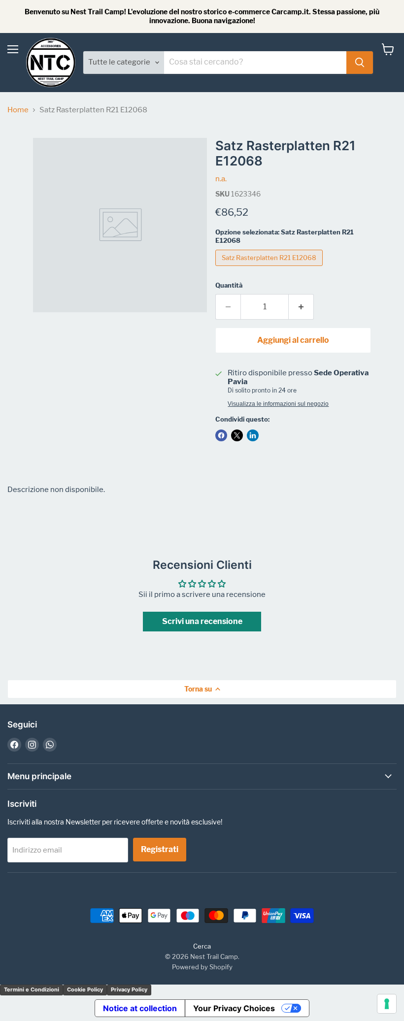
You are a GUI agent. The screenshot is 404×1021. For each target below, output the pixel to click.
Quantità (228, 285)
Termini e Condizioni (31, 989)
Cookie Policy (85, 989)
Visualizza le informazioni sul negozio (278, 403)
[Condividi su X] (237, 435)
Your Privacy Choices (234, 1008)
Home (18, 110)
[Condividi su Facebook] (221, 435)
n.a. (221, 178)
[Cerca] (359, 62)
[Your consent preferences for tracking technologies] (386, 1003)
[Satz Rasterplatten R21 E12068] (270, 268)
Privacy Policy (129, 989)
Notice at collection (140, 1008)
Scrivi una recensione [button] (202, 621)
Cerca (202, 946)
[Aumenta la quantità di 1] (301, 307)
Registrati (159, 849)
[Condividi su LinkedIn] (253, 435)
